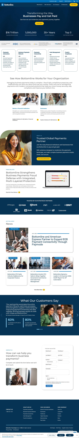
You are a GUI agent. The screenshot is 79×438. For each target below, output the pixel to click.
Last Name (48, 355)
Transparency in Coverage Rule (66, 430)
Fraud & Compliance (27, 418)
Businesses (42, 411)
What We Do (39, 4)
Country (48, 359)
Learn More (39, 23)
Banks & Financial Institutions (46, 409)
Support (61, 1)
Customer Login (53, 1)
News (59, 418)
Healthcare (42, 413)
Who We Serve (47, 4)
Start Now (73, 4)
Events (59, 420)
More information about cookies (8, 436)
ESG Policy (58, 427)
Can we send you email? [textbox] (50, 379)
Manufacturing (43, 418)
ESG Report (52, 427)
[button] (38, 329)
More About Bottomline (44, 158)
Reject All (61, 435)
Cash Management (27, 416)
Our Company (56, 4)
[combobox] (51, 361)
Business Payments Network (29, 411)
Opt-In (47, 376)
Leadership (60, 411)
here (60, 383)
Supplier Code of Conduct (67, 427)
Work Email (48, 351)
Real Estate (42, 420)
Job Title (60, 355)
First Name (60, 351)
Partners (59, 416)
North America (68, 1)
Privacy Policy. (19, 435)
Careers (59, 413)
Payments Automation (28, 409)
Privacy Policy (9, 429)
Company (60, 360)
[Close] (77, 435)
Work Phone (49, 364)
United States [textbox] (50, 361)
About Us (60, 409)
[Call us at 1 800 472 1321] (74, 1)
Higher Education (44, 416)
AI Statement (16, 429)
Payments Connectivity (28, 413)
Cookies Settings (52, 435)
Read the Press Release (12, 192)
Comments (48, 368)
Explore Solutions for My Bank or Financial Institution (23, 119)
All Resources (64, 4)
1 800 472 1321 (9, 411)
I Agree (69, 435)
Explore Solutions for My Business (48, 120)
